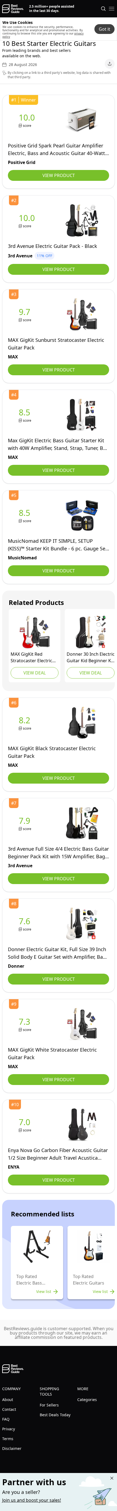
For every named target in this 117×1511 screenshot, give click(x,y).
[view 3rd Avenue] (28, 220)
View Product (58, 175)
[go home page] (13, 8)
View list (43, 1291)
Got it (104, 29)
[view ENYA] (25, 1124)
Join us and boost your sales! (31, 1500)
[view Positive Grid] (28, 120)
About (7, 1399)
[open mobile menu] (111, 8)
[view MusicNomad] (25, 515)
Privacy (8, 1428)
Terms (7, 1438)
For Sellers (49, 1405)
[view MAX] (25, 314)
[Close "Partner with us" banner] (112, 1478)
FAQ (6, 1419)
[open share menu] (109, 64)
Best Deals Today (55, 1414)
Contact (9, 1409)
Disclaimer (11, 1448)
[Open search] (103, 8)
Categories (87, 1399)
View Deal (34, 673)
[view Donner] (90, 632)
